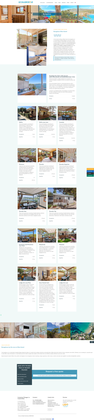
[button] (45, 84)
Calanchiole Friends (52, 402)
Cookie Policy (26, 410)
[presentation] (91, 342)
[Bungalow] (36, 56)
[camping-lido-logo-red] (65, 405)
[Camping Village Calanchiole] (26, 2)
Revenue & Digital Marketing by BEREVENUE (26, 415)
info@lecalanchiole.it (39, 403)
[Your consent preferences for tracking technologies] (1, 315)
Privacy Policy (20, 410)
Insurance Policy (51, 406)
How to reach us (51, 400)
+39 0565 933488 (37, 400)
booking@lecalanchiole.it (40, 402)
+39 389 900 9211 (39, 401)
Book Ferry (50, 401)
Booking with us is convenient (54, 405)
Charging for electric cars (53, 403)
